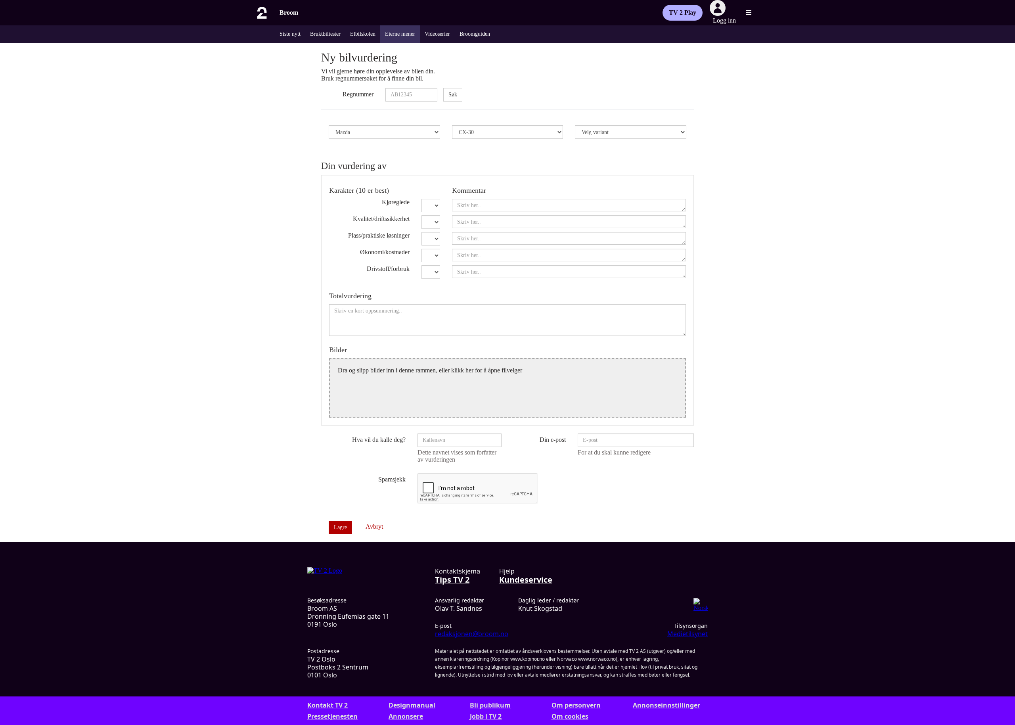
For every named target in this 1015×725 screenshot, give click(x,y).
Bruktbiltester (325, 34)
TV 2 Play (682, 12)
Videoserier (437, 34)
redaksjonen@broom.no (471, 633)
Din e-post (553, 439)
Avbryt (374, 526)
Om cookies (570, 716)
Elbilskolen (362, 34)
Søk (452, 95)
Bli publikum (490, 705)
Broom (289, 12)
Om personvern (576, 705)
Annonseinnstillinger (666, 705)
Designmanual (412, 705)
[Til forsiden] (261, 12)
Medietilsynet (687, 633)
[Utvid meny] (748, 12)
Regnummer (358, 94)
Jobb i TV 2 (486, 716)
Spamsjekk (392, 479)
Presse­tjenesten (332, 716)
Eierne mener (400, 34)
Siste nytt (290, 34)
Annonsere (406, 716)
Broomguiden (475, 34)
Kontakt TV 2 (327, 705)
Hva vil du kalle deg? (379, 439)
